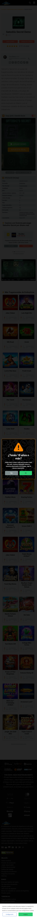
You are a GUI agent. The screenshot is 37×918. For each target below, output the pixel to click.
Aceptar (26, 914)
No (11, 473)
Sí (26, 473)
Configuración (9, 914)
